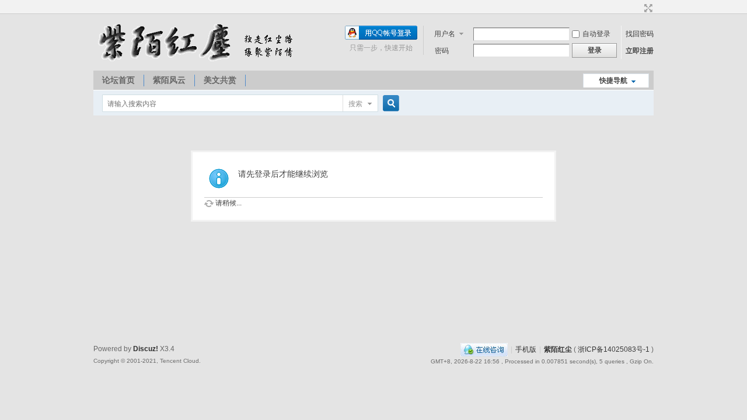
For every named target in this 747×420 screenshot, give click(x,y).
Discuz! (145, 349)
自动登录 (596, 34)
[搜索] (389, 103)
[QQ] (484, 349)
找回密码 (640, 34)
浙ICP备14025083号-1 (614, 349)
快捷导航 (613, 80)
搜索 (355, 104)
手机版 (525, 349)
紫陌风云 (169, 80)
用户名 (444, 34)
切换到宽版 (647, 8)
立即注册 (640, 51)
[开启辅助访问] (637, 8)
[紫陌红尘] (198, 59)
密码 (442, 51)
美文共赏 (220, 80)
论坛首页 (118, 80)
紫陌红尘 (558, 349)
